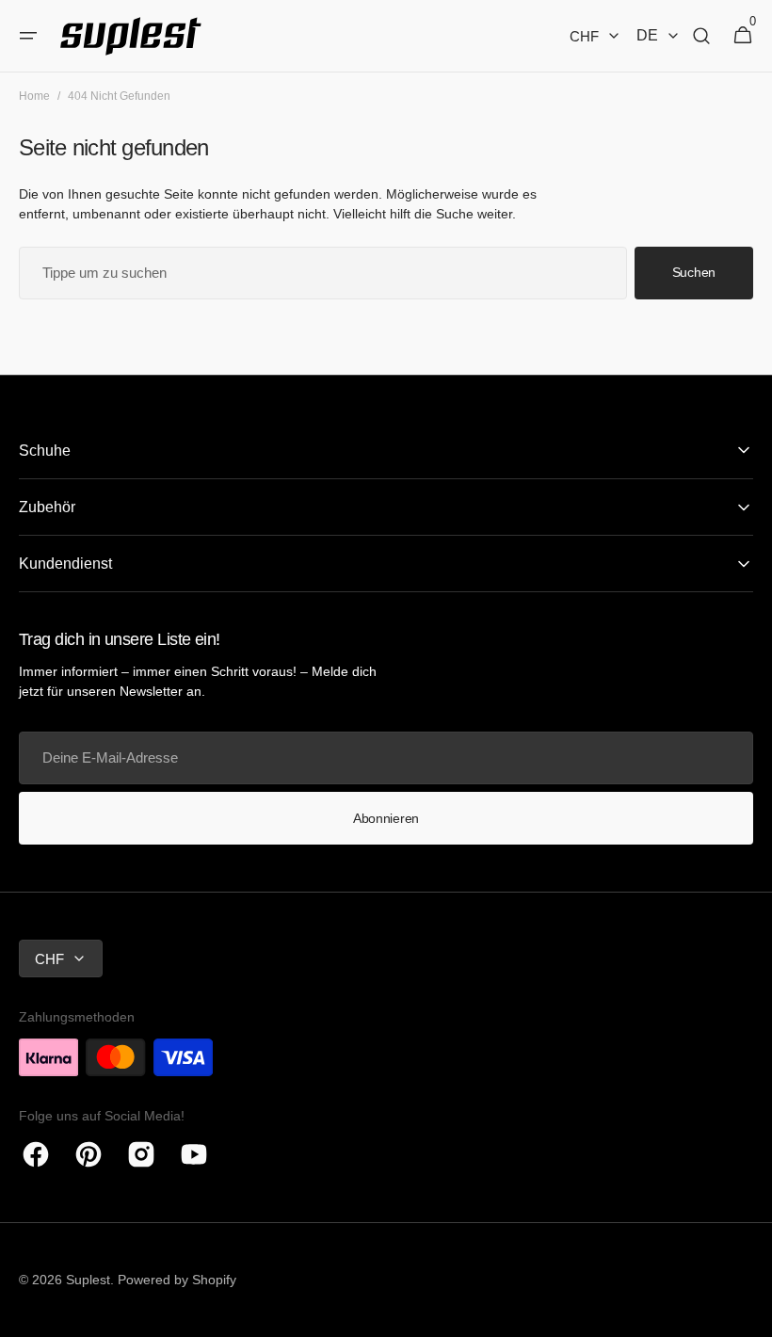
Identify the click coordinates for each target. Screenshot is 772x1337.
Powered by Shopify (177, 1279)
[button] (28, 35)
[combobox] (323, 273)
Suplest (88, 1279)
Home (34, 96)
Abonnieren (386, 818)
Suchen (694, 272)
